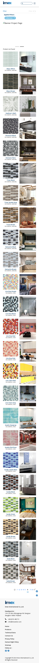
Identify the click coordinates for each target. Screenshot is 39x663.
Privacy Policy (9, 639)
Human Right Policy (12, 642)
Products (8, 629)
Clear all (32, 11)
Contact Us (9, 636)
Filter (5, 11)
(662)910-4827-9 (13, 619)
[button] (17, 46)
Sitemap (8, 645)
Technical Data (10, 633)
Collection (9, 18)
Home (7, 626)
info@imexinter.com (14, 622)
